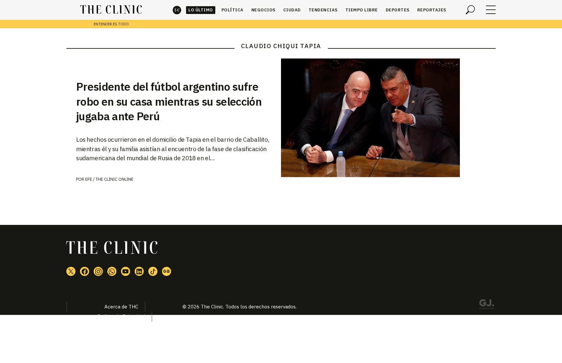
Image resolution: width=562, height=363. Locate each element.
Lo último (200, 10)
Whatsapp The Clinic (111, 271)
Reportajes (431, 10)
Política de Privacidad (121, 316)
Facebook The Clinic (84, 271)
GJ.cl (486, 305)
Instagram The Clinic (98, 271)
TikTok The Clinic (152, 271)
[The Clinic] (111, 10)
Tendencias (323, 10)
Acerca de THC (121, 307)
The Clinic (177, 10)
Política (232, 10)
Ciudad (292, 10)
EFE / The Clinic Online (109, 179)
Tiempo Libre (361, 10)
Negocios (263, 10)
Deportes (397, 10)
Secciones (491, 10)
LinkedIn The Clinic (139, 271)
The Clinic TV (125, 271)
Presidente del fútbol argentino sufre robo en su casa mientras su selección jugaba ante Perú (168, 101)
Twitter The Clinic (70, 271)
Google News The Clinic (166, 271)
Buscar (470, 9)
